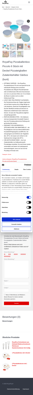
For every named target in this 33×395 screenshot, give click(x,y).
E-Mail (6, 287)
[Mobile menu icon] (29, 2)
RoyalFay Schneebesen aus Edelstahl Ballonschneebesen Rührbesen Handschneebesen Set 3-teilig (21, 345)
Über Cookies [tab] (27, 169)
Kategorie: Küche (6, 154)
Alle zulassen (16, 219)
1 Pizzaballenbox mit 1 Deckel (21, 353)
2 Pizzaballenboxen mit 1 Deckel (19, 364)
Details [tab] (17, 169)
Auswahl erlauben (16, 224)
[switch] (29, 202)
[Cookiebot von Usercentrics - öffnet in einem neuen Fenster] (24, 165)
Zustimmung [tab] (6, 169)
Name (6, 281)
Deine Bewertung (9, 252)
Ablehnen (16, 229)
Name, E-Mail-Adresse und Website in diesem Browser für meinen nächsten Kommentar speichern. (14, 297)
